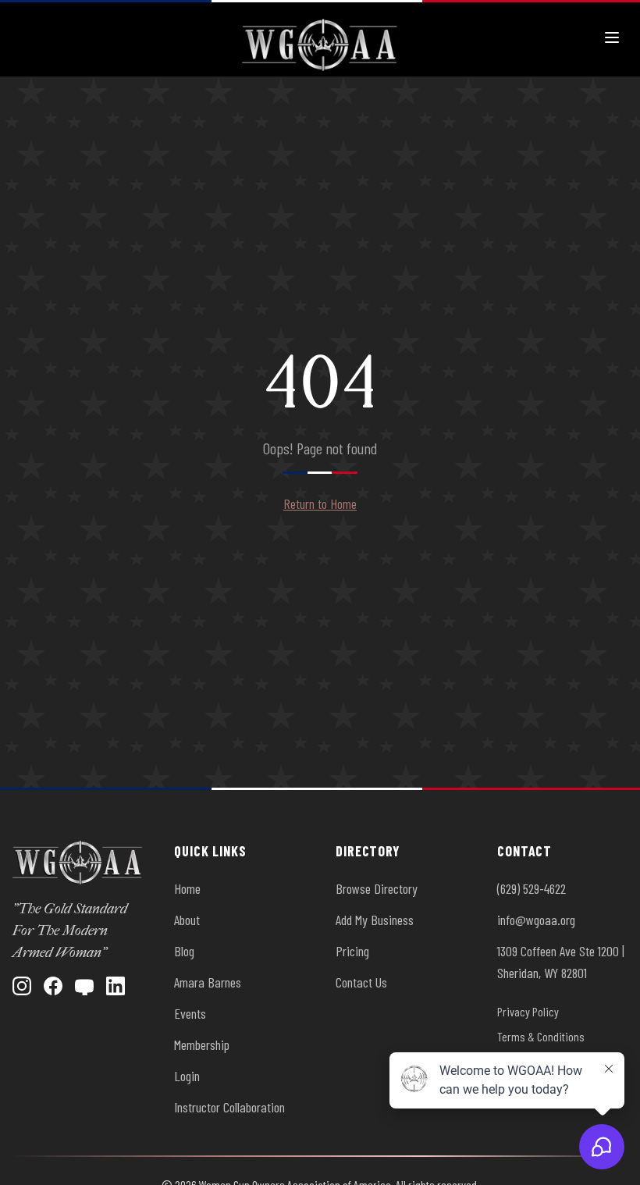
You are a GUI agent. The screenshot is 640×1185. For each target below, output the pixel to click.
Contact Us (361, 982)
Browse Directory (377, 888)
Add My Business (375, 919)
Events (190, 1013)
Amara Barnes (207, 982)
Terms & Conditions (541, 1036)
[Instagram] (21, 986)
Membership (201, 1044)
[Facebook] (53, 986)
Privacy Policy (528, 1011)
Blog (184, 950)
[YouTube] (84, 986)
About (187, 919)
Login (187, 1075)
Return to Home (320, 503)
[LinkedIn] (115, 986)
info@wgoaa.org (536, 919)
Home (187, 888)
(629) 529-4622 (531, 888)
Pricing (352, 950)
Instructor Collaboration (229, 1107)
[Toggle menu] (612, 37)
